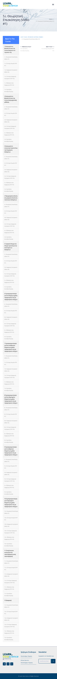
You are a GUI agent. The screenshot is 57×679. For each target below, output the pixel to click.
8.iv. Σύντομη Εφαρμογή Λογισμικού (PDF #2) (10, 428)
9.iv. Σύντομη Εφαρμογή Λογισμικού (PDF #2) (10, 480)
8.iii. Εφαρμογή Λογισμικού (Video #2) (10, 421)
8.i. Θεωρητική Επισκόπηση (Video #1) (10, 408)
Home (50, 19)
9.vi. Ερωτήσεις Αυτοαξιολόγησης (8, 493)
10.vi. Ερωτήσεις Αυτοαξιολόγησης (8, 544)
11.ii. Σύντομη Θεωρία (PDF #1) (11, 568)
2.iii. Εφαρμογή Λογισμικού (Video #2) (10, 121)
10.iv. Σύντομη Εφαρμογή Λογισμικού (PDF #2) (10, 531)
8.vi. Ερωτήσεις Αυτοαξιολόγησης (8, 441)
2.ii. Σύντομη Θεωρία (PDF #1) (10, 114)
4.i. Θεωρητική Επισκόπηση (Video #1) (10, 205)
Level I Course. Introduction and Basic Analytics (31, 37)
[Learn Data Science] (10, 4)
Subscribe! (53, 661)
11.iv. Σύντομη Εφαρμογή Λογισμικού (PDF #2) (10, 581)
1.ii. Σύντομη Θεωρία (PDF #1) (10, 64)
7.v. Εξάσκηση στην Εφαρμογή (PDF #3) (9, 383)
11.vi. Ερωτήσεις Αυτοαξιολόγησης (8, 594)
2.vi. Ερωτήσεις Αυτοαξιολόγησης (8, 140)
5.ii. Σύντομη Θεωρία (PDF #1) (10, 262)
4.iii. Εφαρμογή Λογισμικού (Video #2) (10, 218)
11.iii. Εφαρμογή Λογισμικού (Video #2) (11, 575)
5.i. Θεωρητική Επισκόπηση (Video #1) (10, 255)
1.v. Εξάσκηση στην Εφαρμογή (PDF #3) (9, 84)
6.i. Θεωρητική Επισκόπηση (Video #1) (10, 305)
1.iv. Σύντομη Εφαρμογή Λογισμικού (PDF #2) (10, 77)
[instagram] (11, 663)
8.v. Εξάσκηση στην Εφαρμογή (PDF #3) (9, 434)
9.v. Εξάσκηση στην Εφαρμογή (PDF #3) (9, 486)
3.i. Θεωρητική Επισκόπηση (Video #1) (10, 157)
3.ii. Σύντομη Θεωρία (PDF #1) (10, 164)
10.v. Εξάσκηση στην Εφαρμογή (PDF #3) (9, 538)
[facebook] (8, 663)
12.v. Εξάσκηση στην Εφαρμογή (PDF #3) (9, 632)
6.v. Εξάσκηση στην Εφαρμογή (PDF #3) (9, 331)
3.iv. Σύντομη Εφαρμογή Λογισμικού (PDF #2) (10, 177)
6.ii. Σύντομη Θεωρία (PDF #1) (10, 311)
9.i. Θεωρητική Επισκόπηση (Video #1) (10, 460)
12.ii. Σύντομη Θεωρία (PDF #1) (11, 612)
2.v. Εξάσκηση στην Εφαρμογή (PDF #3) (9, 134)
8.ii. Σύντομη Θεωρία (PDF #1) (10, 415)
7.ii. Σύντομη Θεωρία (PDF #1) (10, 363)
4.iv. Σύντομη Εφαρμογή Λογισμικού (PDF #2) (10, 225)
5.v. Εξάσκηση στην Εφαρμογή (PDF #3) (9, 281)
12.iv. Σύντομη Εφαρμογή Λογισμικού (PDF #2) (10, 625)
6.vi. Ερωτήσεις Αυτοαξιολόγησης (8, 337)
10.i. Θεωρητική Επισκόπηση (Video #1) (11, 512)
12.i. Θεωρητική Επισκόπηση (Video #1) (11, 606)
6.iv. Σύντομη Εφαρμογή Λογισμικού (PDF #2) (10, 324)
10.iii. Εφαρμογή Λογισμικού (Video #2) (11, 525)
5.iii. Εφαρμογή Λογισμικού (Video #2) (10, 268)
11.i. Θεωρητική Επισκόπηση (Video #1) (11, 562)
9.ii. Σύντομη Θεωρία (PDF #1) (10, 467)
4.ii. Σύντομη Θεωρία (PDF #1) (10, 212)
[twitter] (4, 663)
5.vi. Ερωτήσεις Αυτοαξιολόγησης (8, 288)
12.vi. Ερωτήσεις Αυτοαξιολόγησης (8, 638)
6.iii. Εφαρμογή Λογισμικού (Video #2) (10, 318)
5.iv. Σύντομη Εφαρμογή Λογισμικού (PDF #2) (10, 275)
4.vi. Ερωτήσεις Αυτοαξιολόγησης (8, 238)
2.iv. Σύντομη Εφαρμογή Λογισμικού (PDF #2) (10, 127)
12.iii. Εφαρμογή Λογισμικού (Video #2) (11, 619)
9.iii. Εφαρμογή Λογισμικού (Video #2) (10, 473)
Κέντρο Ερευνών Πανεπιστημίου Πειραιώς (27, 661)
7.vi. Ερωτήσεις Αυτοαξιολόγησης (8, 389)
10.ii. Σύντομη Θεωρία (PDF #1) (11, 518)
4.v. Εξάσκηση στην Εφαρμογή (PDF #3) (9, 231)
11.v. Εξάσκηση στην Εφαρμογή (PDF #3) (9, 588)
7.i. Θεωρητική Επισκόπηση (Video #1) (10, 357)
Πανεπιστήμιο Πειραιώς (26, 656)
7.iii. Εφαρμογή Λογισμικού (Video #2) (10, 370)
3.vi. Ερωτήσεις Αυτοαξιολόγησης (8, 190)
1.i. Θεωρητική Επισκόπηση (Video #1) (10, 58)
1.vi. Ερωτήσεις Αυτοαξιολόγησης (8, 90)
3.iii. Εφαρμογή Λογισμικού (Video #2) (10, 170)
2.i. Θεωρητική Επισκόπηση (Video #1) (10, 108)
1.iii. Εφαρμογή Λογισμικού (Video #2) (10, 71)
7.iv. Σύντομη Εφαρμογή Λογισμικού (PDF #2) (10, 376)
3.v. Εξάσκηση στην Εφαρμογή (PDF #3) (9, 183)
